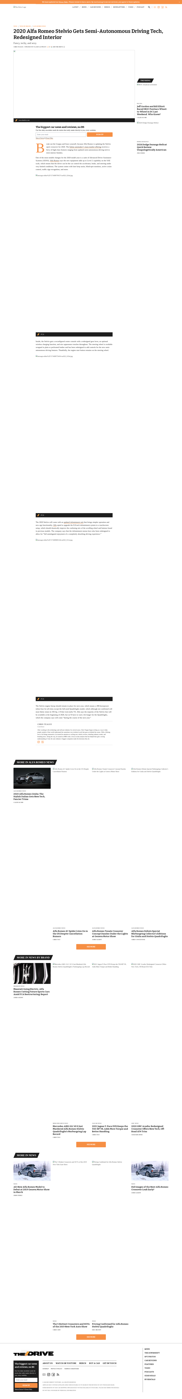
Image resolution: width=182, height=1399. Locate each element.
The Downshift (152, 1353)
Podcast (140, 7)
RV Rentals (150, 1379)
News (84, 7)
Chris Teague (18, 47)
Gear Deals (150, 1376)
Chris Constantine (138, 939)
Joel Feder (141, 153)
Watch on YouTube (66, 1363)
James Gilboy (97, 939)
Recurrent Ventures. (54, 1382)
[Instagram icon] (48, 1374)
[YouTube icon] (44, 1374)
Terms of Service (40, 138)
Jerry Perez (17, 1195)
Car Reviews (95, 7)
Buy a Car (94, 1363)
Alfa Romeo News (39, 26)
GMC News (135, 1123)
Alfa (55, 525)
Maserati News (18, 986)
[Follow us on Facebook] (162, 7)
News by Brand (25, 26)
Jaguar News (97, 1123)
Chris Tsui (56, 939)
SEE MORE (91, 947)
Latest (75, 7)
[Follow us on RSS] (166, 7)
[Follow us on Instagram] (159, 7)
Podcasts (149, 1372)
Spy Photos (150, 1357)
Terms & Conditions (71, 1368)
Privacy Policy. (49, 138)
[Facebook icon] (53, 1374)
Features (149, 1364)
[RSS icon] (57, 1374)
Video (130, 7)
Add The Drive (58, 47)
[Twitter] (42, 742)
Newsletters (119, 7)
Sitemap (46, 1368)
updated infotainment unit (73, 522)
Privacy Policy (63, 2)
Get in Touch (109, 1363)
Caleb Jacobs (142, 117)
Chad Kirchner (137, 1134)
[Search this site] (149, 7)
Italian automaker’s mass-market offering (85, 147)
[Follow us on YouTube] (155, 7)
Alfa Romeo (54, 161)
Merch (107, 7)
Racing (139, 103)
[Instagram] (38, 742)
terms (108, 1387)
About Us (48, 1363)
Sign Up (99, 134)
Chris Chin (57, 1330)
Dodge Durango (143, 141)
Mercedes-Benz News (60, 1123)
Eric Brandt (96, 1330)
